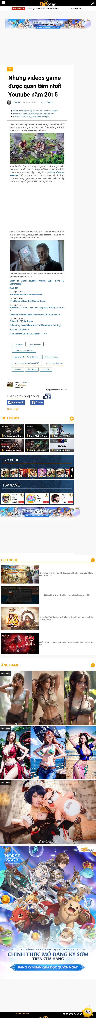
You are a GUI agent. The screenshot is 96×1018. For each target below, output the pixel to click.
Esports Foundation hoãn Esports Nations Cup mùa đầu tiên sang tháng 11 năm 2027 (64, 450)
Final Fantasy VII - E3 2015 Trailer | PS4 (28, 333)
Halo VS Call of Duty (19, 329)
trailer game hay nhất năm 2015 (27, 363)
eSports (55, 441)
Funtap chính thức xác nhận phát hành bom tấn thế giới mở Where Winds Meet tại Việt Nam (13, 436)
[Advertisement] (48, 48)
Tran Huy (17, 102)
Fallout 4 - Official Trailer (21, 321)
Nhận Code (67, 574)
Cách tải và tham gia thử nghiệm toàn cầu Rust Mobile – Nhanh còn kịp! (12, 450)
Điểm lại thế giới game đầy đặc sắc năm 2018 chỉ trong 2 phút (35, 111)
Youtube (18, 369)
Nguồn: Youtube (47, 102)
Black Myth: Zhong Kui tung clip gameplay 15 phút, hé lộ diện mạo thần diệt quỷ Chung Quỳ (38, 436)
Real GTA (14, 288)
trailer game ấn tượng (54, 363)
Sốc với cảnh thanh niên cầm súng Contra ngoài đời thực (33, 114)
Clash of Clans (35, 344)
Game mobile (7, 441)
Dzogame (22, 385)
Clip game (19, 344)
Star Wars (32, 369)
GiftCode (9, 560)
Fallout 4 (46, 369)
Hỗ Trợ (26, 1014)
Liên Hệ (18, 1014)
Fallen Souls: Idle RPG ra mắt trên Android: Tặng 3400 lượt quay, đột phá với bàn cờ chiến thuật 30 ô (38, 450)
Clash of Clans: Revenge (24, 351)
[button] (72, 476)
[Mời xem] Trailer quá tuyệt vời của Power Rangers (31, 117)
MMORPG (25, 383)
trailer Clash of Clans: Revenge (26, 357)
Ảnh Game (10, 665)
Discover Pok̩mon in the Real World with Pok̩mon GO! (35, 314)
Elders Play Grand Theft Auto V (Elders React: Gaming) (35, 325)
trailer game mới (51, 357)
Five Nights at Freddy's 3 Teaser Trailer (28, 301)
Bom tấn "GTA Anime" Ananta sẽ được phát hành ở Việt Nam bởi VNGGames (63, 436)
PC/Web (5, 426)
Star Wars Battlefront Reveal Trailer (26, 294)
